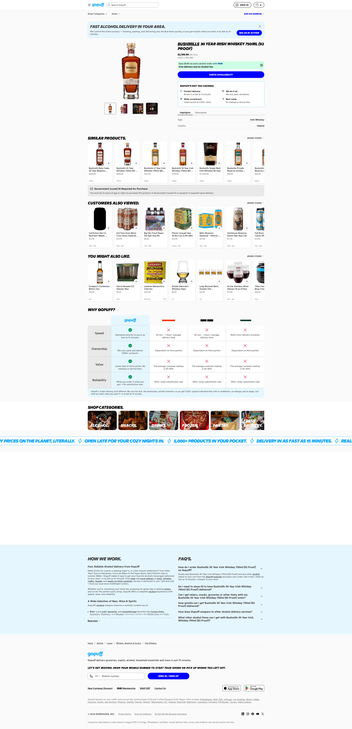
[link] (98, 5)
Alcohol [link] (100, 643)
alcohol (256, 574)
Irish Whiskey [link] (151, 643)
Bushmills (188, 43)
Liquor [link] (109, 643)
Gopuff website (214, 576)
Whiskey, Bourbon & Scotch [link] (128, 643)
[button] (259, 5)
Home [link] (90, 643)
